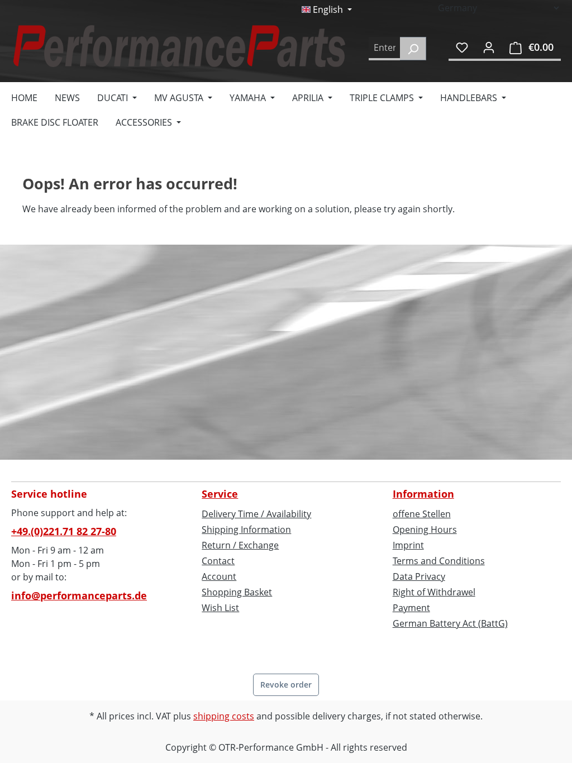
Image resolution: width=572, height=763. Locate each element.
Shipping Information (246, 529)
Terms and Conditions (439, 561)
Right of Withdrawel (434, 592)
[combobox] (385, 48)
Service (220, 493)
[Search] (413, 48)
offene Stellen (422, 514)
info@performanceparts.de (79, 595)
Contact (218, 561)
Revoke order (286, 684)
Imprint (408, 545)
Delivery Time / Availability (256, 514)
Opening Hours (425, 529)
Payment (411, 608)
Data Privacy (419, 576)
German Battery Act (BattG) (450, 623)
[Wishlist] (462, 47)
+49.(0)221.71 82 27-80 (63, 531)
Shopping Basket (237, 592)
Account (219, 576)
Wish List (220, 608)
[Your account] (488, 47)
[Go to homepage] (178, 46)
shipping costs (223, 716)
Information (423, 493)
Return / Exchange (240, 545)
